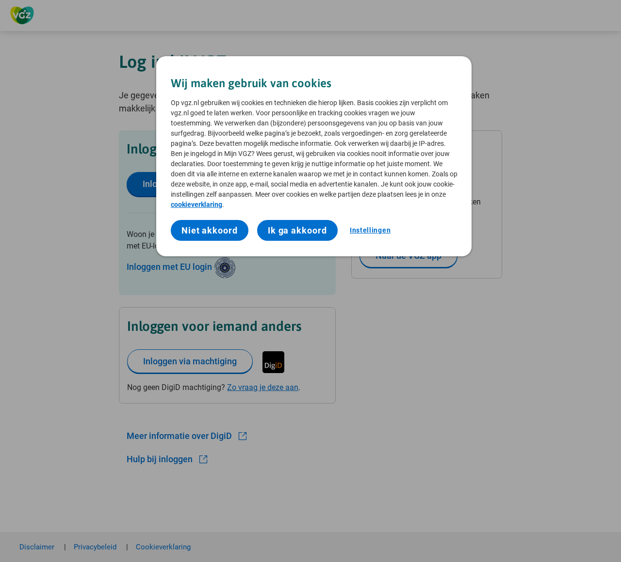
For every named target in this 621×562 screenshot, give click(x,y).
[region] (314, 156)
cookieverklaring (196, 204)
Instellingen (370, 230)
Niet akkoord (209, 230)
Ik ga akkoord (297, 230)
